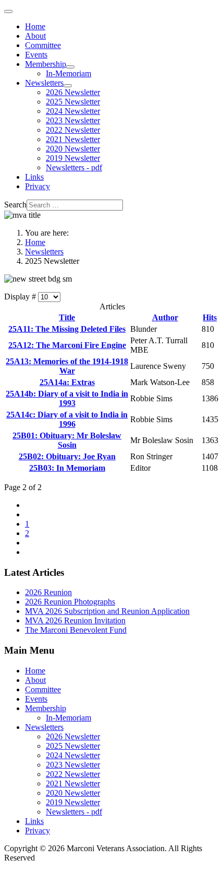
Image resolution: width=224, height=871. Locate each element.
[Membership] (70, 66)
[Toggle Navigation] (8, 11)
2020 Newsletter (73, 148)
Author (165, 317)
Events (36, 54)
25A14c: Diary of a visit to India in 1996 (67, 419)
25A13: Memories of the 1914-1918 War (67, 366)
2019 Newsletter (73, 158)
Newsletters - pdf (74, 167)
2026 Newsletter (73, 92)
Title (67, 317)
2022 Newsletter (73, 129)
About (35, 35)
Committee (43, 45)
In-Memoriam (68, 73)
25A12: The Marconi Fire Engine (67, 345)
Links (34, 176)
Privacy (37, 186)
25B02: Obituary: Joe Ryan (67, 456)
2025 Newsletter (73, 101)
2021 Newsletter (73, 139)
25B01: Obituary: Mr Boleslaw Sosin (67, 440)
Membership (45, 64)
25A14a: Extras (67, 382)
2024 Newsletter (73, 111)
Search (15, 204)
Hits (210, 317)
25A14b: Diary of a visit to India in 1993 (67, 398)
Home (35, 26)
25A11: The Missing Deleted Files (67, 328)
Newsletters (44, 82)
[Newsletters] (68, 85)
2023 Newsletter (73, 120)
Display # (21, 296)
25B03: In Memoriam (67, 467)
